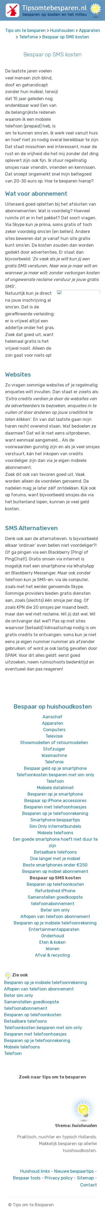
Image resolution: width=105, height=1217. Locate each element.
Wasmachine (54, 755)
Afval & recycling (52, 955)
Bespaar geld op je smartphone (55, 768)
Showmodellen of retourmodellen (54, 742)
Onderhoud (52, 935)
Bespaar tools (26, 1177)
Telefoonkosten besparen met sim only (55, 774)
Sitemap (85, 1177)
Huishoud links (35, 1171)
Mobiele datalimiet (55, 787)
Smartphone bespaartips (55, 819)
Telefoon (55, 781)
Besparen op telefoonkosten (55, 884)
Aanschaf (52, 716)
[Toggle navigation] (96, 8)
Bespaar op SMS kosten (65, 36)
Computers (54, 729)
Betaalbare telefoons (55, 852)
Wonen (53, 948)
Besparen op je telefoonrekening (55, 813)
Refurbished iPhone (55, 890)
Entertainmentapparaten (54, 929)
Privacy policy (59, 1177)
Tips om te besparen (25, 30)
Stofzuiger (54, 749)
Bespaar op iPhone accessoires (55, 800)
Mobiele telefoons (55, 832)
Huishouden (62, 30)
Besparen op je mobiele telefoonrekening (55, 922)
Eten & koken (52, 942)
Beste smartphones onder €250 (55, 865)
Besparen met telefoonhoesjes (55, 807)
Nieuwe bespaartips (74, 1171)
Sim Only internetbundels (55, 826)
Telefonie (28, 36)
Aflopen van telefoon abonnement (55, 916)
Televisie (54, 736)
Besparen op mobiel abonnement (55, 871)
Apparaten (89, 30)
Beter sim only (55, 910)
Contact (88, 1184)
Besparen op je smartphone (55, 794)
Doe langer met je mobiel (55, 858)
